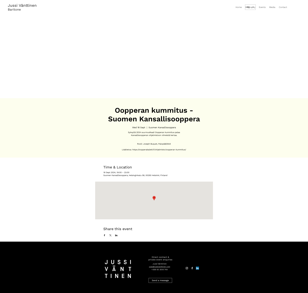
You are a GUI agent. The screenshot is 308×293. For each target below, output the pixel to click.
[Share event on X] (110, 235)
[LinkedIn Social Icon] (197, 268)
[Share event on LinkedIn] (116, 235)
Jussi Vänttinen (22, 5)
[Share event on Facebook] (104, 235)
